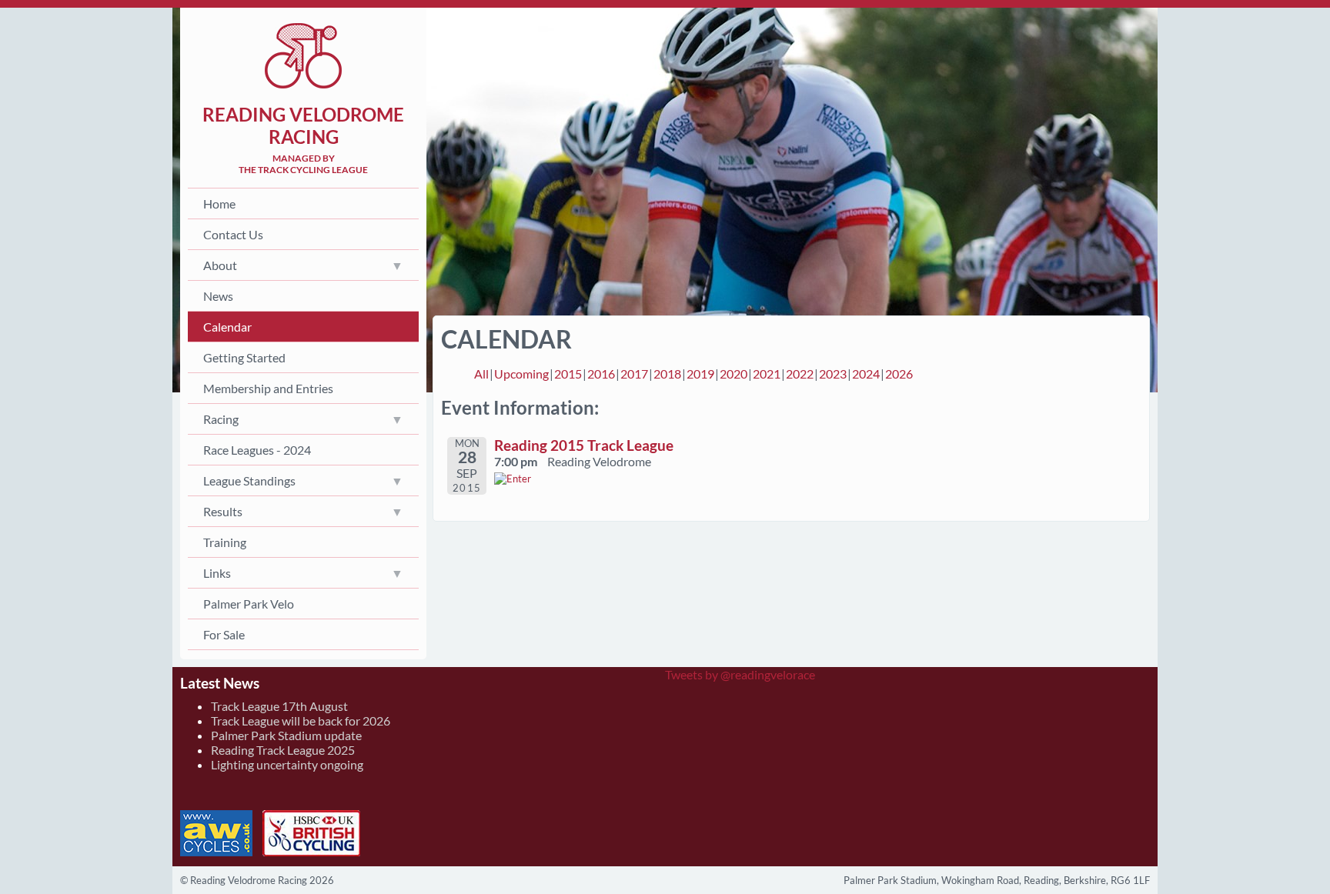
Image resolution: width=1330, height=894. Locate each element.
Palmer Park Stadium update (286, 735)
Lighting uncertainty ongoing (287, 764)
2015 (568, 373)
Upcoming (521, 373)
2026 (899, 373)
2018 (667, 373)
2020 (733, 373)
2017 (634, 373)
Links (217, 572)
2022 (800, 373)
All (481, 373)
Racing (221, 419)
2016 (601, 373)
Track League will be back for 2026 (300, 720)
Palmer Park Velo (248, 603)
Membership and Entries (268, 388)
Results (222, 511)
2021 (766, 373)
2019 (700, 373)
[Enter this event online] (512, 478)
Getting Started (244, 357)
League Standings (249, 480)
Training (224, 542)
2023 (833, 373)
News (218, 296)
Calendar (227, 326)
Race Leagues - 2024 (257, 449)
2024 (866, 373)
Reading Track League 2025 (283, 749)
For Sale (224, 634)
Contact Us (233, 234)
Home (219, 203)
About (220, 265)
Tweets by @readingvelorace (740, 674)
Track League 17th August (279, 706)
